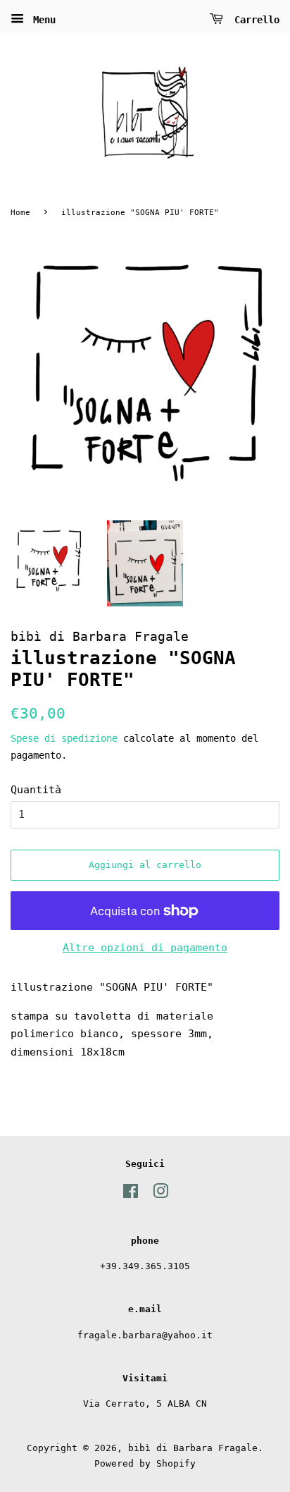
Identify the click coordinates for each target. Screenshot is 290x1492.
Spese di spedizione (64, 738)
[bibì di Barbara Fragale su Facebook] (130, 1194)
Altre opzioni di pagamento (145, 947)
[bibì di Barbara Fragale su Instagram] (160, 1194)
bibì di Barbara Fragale (193, 1448)
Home (20, 212)
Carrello (254, 19)
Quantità (36, 789)
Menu (41, 19)
